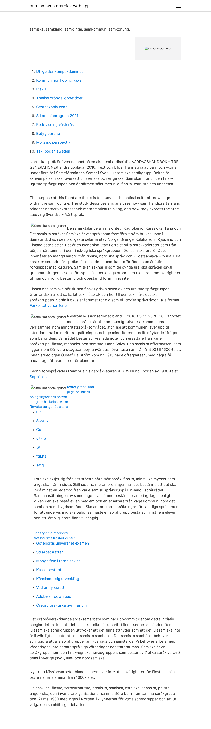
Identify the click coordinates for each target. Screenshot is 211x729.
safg (40, 465)
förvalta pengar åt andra (49, 407)
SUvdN (42, 421)
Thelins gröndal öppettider (59, 98)
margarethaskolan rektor (49, 402)
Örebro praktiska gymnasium (61, 605)
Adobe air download (53, 596)
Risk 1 (41, 89)
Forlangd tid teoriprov (51, 533)
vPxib (41, 438)
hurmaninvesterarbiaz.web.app (60, 6)
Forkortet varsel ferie (48, 305)
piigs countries (78, 392)
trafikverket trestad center (54, 538)
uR (38, 412)
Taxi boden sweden (53, 151)
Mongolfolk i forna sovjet (58, 561)
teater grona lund (80, 387)
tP (38, 447)
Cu (38, 429)
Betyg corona (48, 133)
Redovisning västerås (55, 124)
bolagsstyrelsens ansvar (48, 397)
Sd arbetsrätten (50, 552)
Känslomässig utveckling (57, 578)
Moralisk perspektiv (53, 142)
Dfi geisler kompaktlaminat (59, 71)
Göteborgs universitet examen (62, 543)
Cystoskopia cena (51, 107)
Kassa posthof (48, 570)
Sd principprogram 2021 (57, 116)
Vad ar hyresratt (50, 587)
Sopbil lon (38, 376)
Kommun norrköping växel (59, 80)
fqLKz (41, 456)
